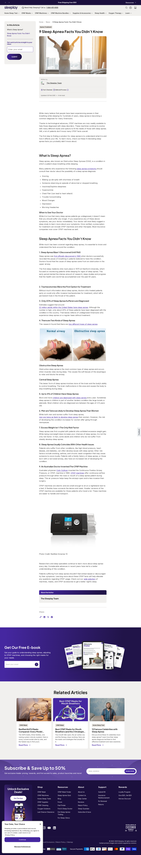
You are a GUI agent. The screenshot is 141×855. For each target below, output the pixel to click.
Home (41, 22)
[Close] (40, 824)
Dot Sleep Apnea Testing (64, 813)
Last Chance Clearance (45, 812)
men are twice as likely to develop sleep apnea (58, 417)
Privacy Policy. (10, 835)
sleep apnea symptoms (86, 169)
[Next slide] (9, 2)
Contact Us (82, 795)
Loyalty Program (124, 792)
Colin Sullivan (62, 470)
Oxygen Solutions (43, 809)
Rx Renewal (102, 801)
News (48, 22)
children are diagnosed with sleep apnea (70, 398)
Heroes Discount (125, 799)
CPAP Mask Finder (64, 792)
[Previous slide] (5, 2)
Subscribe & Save (84, 812)
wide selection (89, 579)
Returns (101, 804)
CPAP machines (77, 473)
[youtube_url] (49, 828)
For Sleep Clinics (64, 818)
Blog (59, 799)
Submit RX (102, 792)
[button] (135, 7)
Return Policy (83, 805)
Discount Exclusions (47, 842)
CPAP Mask (41, 792)
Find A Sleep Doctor (65, 809)
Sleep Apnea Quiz (64, 795)
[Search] (126, 8)
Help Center (82, 799)
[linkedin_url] (54, 828)
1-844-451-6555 (52, 7)
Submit (36, 664)
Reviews (81, 802)
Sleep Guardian (83, 809)
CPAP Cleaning (42, 805)
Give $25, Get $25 (125, 795)
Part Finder (62, 805)
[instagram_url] (44, 827)
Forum (60, 802)
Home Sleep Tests (44, 799)
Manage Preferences (22, 846)
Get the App (18, 798)
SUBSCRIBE (130, 771)
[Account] (130, 7)
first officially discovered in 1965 (67, 256)
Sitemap (70, 842)
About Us (81, 792)
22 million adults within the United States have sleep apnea (63, 307)
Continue (22, 840)
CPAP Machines (43, 795)
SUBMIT (14, 57)
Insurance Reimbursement (103, 796)
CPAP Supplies (42, 802)
